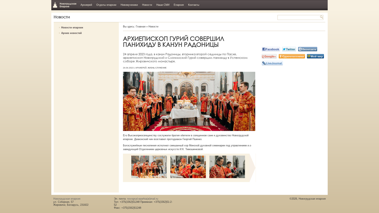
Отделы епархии (106, 4)
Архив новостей (71, 33)
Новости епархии (72, 27)
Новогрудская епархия (64, 4)
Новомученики (129, 4)
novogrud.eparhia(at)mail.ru (142, 198)
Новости (147, 4)
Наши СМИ (162, 4)
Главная (140, 26)
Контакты (193, 4)
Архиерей (86, 4)
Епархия (179, 4)
